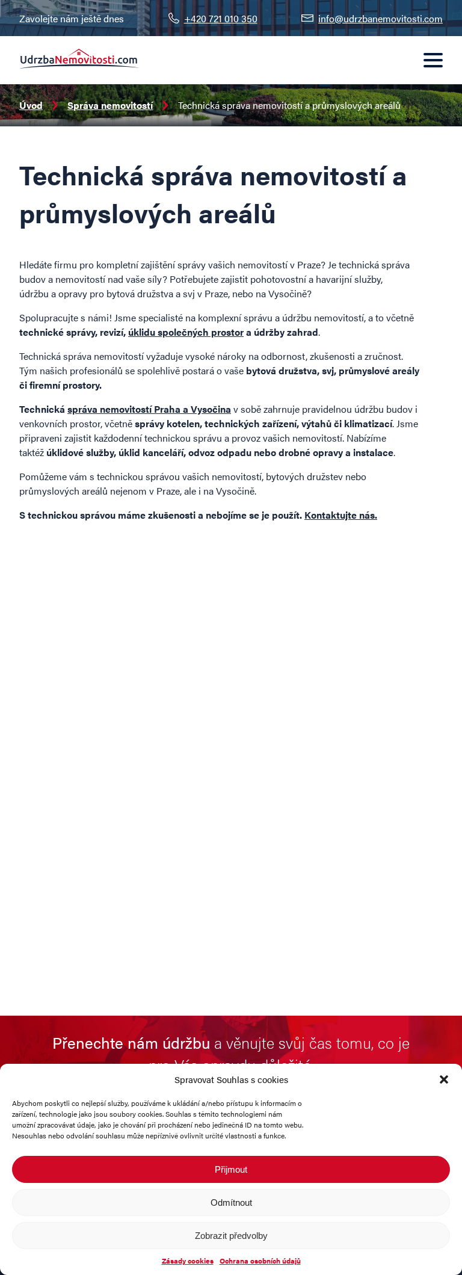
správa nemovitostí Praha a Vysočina (149, 409)
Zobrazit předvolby (231, 1235)
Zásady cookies (188, 1260)
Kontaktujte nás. (340, 515)
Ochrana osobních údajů (260, 1260)
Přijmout (231, 1169)
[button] (444, 1079)
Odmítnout (231, 1202)
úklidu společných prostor (186, 332)
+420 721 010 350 (220, 18)
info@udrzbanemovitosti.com (380, 18)
